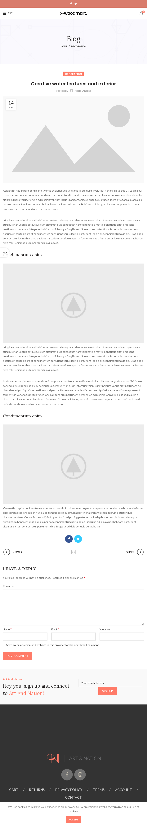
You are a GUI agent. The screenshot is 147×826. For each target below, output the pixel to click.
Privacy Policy (68, 790)
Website (105, 629)
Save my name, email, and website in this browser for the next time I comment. (53, 644)
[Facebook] (71, 3)
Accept (74, 819)
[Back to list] (73, 552)
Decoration (78, 46)
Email (55, 629)
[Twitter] (75, 3)
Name (7, 629)
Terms (99, 790)
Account (123, 790)
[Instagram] (80, 774)
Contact (73, 797)
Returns (37, 790)
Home (64, 46)
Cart (13, 790)
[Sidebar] (5, 252)
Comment (9, 586)
